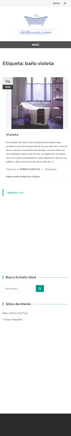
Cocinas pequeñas (13, 319)
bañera (10, 176)
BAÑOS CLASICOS (30, 169)
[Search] (40, 288)
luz (29, 176)
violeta (35, 176)
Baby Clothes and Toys (15, 313)
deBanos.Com (15, 192)
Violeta (12, 134)
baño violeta (21, 176)
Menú (56, 3)
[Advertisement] (35, 236)
